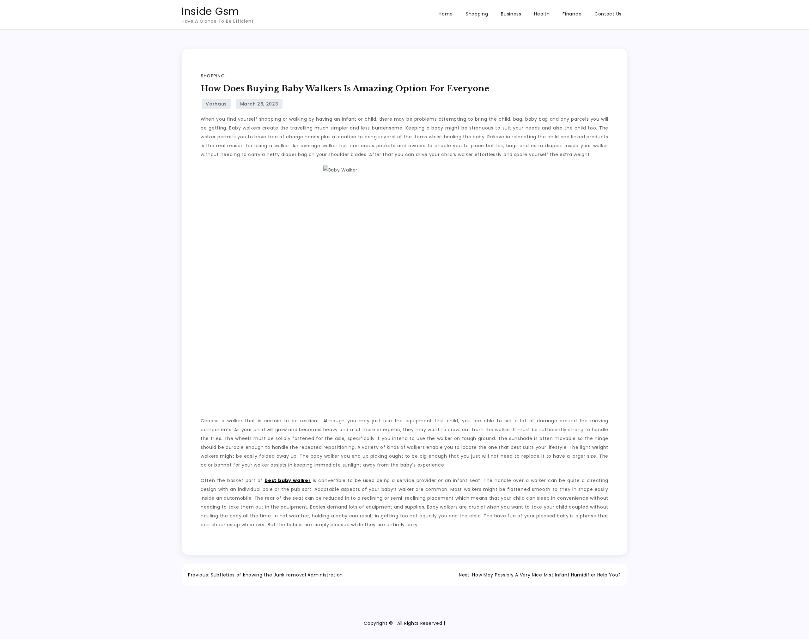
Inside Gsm (210, 11)
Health (542, 14)
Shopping (477, 14)
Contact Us (608, 14)
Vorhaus (216, 104)
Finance (572, 14)
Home (446, 14)
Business (511, 14)
